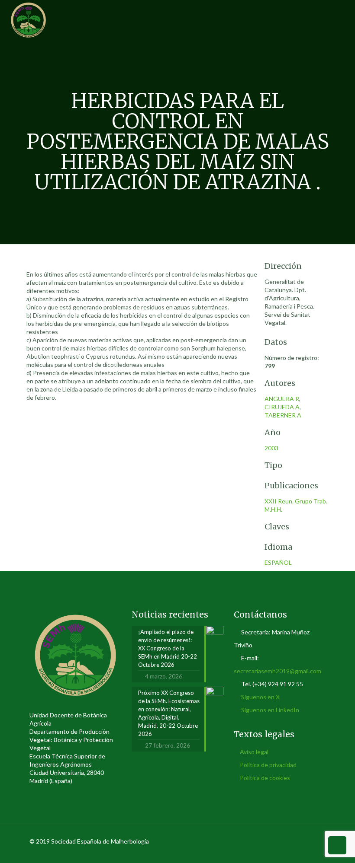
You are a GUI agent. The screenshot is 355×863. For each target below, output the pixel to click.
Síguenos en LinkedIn (270, 709)
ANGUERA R (282, 398)
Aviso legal (254, 751)
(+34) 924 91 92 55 (277, 684)
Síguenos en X (260, 697)
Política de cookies (265, 777)
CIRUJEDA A (282, 407)
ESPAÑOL (278, 562)
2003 (271, 448)
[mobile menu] (341, 19)
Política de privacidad (268, 764)
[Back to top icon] (316, 842)
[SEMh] (28, 19)
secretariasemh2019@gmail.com (277, 671)
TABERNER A (283, 415)
